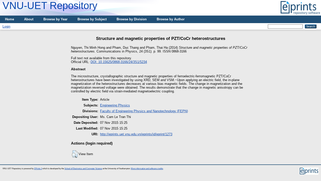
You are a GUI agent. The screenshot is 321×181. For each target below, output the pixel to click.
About (28, 19)
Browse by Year (55, 19)
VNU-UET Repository (50, 5)
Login (6, 26)
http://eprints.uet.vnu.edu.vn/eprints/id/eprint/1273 (136, 134)
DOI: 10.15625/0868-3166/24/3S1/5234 (119, 62)
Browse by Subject (92, 19)
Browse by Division (132, 19)
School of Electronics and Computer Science (83, 168)
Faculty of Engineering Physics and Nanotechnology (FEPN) (144, 111)
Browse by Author (171, 19)
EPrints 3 (38, 168)
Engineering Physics (115, 105)
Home (9, 19)
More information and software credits (147, 168)
